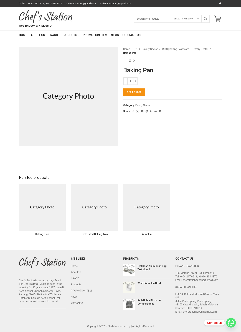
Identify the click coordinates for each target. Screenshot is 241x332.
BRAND (75, 278)
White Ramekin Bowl (149, 283)
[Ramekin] (146, 207)
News (74, 296)
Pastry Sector (200, 49)
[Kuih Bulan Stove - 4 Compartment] (129, 304)
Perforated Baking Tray (94, 234)
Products (76, 284)
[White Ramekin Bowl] (129, 287)
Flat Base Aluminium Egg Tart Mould (152, 268)
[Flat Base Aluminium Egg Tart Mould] (129, 270)
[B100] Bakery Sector (146, 49)
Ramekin (146, 234)
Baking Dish (42, 234)
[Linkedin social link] (151, 111)
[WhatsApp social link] (155, 111)
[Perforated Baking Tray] (94, 207)
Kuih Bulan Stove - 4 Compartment (149, 302)
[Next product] (134, 61)
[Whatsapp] (231, 323)
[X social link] (137, 111)
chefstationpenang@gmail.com (115, 3)
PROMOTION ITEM (81, 290)
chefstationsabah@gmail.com (81, 3)
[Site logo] (45, 18)
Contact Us (77, 303)
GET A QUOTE (134, 92)
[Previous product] (125, 61)
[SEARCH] (206, 19)
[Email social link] (142, 111)
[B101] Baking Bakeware (175, 49)
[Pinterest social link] (146, 111)
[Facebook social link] (220, 3)
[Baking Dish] (42, 207)
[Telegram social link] (160, 111)
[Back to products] (130, 61)
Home (126, 49)
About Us (76, 272)
